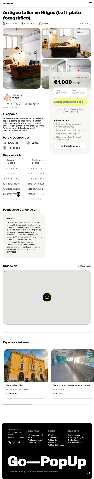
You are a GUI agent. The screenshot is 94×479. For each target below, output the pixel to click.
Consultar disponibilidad (68, 101)
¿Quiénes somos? (35, 435)
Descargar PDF (33, 104)
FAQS (30, 438)
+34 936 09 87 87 (75, 442)
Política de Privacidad (52, 441)
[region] (47, 375)
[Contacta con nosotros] (88, 473)
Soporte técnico (72, 146)
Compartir (84, 23)
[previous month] (5, 162)
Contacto (32, 442)
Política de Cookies (56, 445)
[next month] (45, 162)
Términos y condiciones (53, 436)
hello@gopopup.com (16, 437)
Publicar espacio (35, 440)
